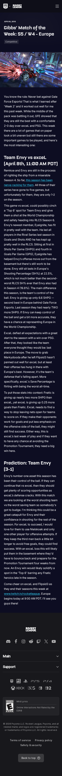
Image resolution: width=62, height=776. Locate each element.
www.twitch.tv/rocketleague (22, 593)
